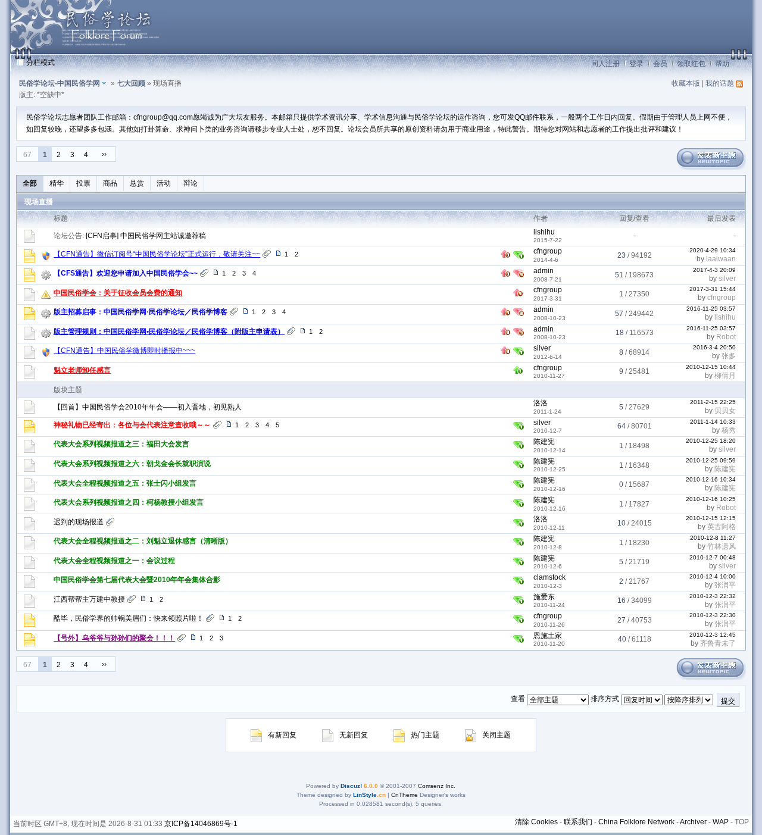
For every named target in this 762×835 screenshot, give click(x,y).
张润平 (725, 585)
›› (104, 154)
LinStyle (365, 795)
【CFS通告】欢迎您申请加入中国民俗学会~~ (126, 273)
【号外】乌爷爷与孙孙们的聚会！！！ (114, 638)
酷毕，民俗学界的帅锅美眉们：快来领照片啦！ (129, 618)
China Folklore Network (636, 822)
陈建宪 (544, 441)
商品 (110, 183)
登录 (636, 64)
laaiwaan (721, 259)
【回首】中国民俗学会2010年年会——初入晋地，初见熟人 (148, 407)
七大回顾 (131, 83)
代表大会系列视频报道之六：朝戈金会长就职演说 (132, 463)
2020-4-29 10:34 (712, 250)
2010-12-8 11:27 (713, 537)
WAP (721, 822)
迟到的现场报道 (79, 522)
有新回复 (282, 735)
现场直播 (38, 202)
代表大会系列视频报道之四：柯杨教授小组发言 (129, 502)
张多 (729, 356)
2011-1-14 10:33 (713, 421)
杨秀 (729, 430)
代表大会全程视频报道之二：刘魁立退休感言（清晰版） (143, 541)
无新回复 (353, 735)
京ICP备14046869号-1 (201, 824)
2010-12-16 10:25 (711, 499)
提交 (728, 701)
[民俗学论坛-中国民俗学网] (88, 51)
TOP (742, 822)
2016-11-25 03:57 (711, 308)
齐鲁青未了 (718, 643)
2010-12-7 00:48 (712, 557)
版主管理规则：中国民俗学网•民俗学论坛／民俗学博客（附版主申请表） (169, 331)
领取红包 (691, 64)
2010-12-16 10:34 (711, 479)
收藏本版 (686, 83)
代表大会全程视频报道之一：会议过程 (114, 560)
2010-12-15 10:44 (711, 367)
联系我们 (578, 822)
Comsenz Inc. (436, 786)
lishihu (544, 232)
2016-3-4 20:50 (714, 347)
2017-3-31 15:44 (712, 289)
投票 (83, 183)
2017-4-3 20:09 (714, 270)
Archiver (693, 822)
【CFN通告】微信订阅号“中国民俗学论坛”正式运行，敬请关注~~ (157, 254)
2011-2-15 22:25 (713, 402)
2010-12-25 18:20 (711, 440)
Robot (726, 337)
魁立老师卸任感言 (82, 370)
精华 (56, 183)
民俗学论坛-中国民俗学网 (59, 83)
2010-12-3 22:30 (712, 615)
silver (727, 278)
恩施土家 (547, 635)
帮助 (722, 64)
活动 (164, 183)
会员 (660, 64)
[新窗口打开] (29, 260)
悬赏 (137, 183)
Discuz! (351, 786)
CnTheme (404, 795)
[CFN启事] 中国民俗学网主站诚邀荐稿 (146, 236)
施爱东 (544, 597)
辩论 (190, 183)
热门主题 (425, 735)
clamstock (549, 577)
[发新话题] (710, 168)
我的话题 (719, 83)
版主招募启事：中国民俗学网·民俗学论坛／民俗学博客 (140, 312)
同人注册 (605, 64)
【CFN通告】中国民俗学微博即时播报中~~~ (124, 350)
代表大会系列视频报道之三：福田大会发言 (121, 444)
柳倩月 (725, 375)
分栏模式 (40, 62)
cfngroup (547, 251)
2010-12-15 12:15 (711, 518)
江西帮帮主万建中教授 (89, 599)
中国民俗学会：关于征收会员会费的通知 (118, 293)
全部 (30, 183)
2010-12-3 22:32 (712, 596)
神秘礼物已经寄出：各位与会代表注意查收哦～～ (132, 425)
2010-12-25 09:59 (711, 460)
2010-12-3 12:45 (712, 634)
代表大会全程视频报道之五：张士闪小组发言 (125, 483)
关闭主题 (496, 735)
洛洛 (540, 403)
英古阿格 (721, 527)
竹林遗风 (721, 546)
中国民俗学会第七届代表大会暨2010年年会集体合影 (137, 580)
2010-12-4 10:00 (712, 576)
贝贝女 (725, 410)
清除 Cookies (536, 822)
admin (543, 271)
